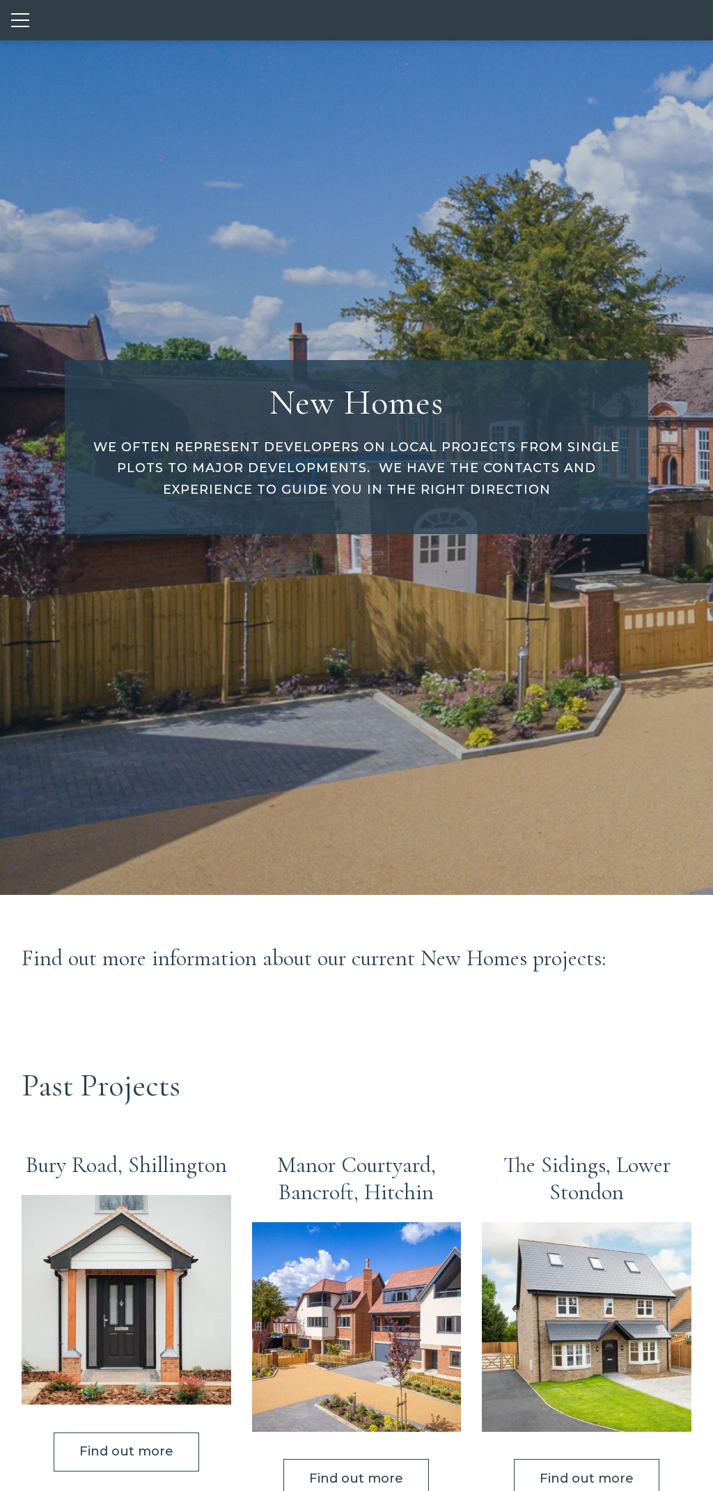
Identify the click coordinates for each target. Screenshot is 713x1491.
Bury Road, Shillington (126, 1164)
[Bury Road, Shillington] (126, 1300)
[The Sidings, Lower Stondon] (586, 1327)
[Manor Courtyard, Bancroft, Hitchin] (357, 1327)
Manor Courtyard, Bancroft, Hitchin (356, 1178)
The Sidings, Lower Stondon (587, 1178)
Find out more (126, 1451)
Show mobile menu (20, 20)
